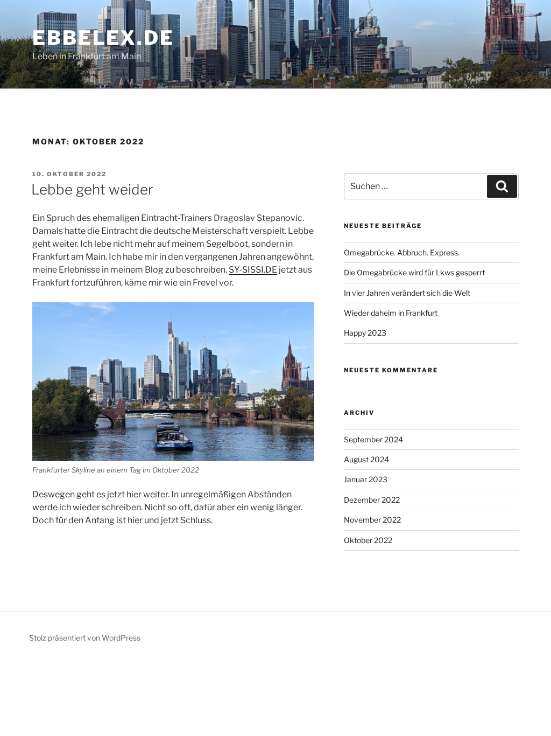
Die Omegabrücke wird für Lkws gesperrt (414, 272)
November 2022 (372, 519)
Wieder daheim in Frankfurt (390, 312)
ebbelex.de (103, 38)
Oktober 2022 (368, 540)
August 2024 (366, 459)
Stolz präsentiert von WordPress (84, 637)
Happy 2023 (365, 332)
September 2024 (373, 439)
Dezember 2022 (372, 499)
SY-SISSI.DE (253, 270)
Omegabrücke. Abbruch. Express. (402, 252)
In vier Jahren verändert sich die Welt (407, 292)
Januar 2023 (365, 479)
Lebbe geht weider (92, 189)
